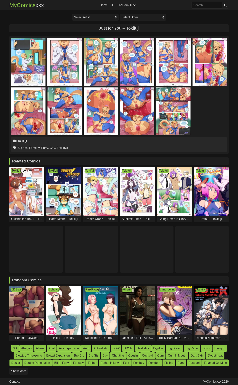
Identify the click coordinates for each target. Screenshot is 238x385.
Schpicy (54, 289)
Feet (126, 362)
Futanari (194, 362)
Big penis (192, 348)
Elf (56, 362)
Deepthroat (215, 355)
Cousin (133, 355)
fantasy (78, 362)
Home (104, 5)
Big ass (23, 147)
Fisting (168, 362)
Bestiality (143, 348)
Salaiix (200, 289)
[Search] (225, 5)
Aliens (40, 348)
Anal (52, 348)
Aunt (86, 348)
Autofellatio (101, 348)
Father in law (110, 362)
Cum (160, 355)
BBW (116, 348)
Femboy (34, 147)
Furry (44, 147)
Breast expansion (58, 355)
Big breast (174, 348)
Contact (14, 381)
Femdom (154, 362)
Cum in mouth (177, 355)
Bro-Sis (93, 355)
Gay (52, 147)
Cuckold (147, 355)
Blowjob (219, 348)
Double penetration (37, 362)
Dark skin (197, 355)
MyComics (26, 5)
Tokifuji (22, 141)
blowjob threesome (28, 355)
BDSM (128, 348)
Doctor (15, 362)
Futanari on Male (215, 362)
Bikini (206, 348)
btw (105, 355)
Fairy (65, 362)
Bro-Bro (79, 355)
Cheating (118, 355)
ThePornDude (126, 5)
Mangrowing (167, 289)
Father (92, 362)
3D (112, 5)
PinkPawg (92, 289)
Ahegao (26, 348)
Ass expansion (69, 348)
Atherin (127, 289)
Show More (18, 371)
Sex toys (62, 147)
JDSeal (17, 289)
